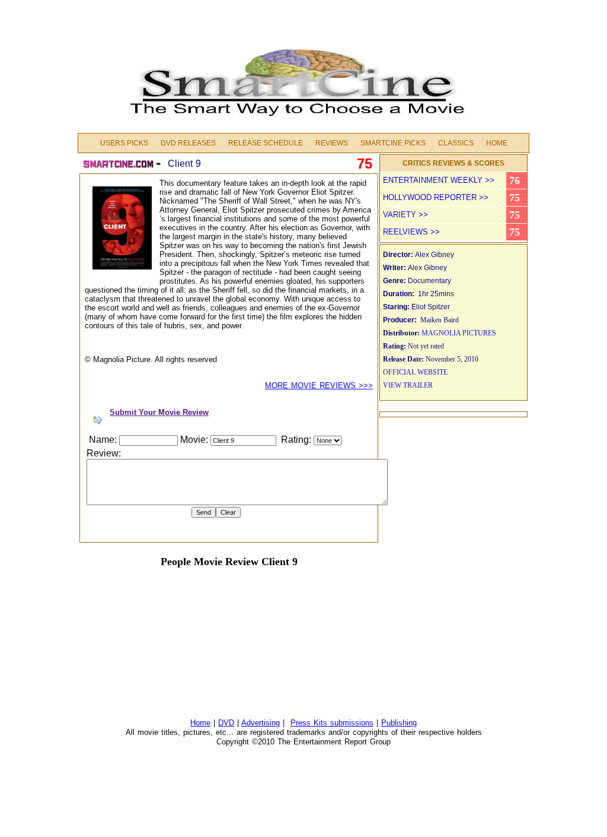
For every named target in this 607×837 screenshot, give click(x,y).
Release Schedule (265, 143)
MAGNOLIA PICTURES (458, 333)
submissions (351, 722)
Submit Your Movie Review (159, 412)
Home (496, 143)
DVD (226, 722)
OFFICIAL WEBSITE (415, 372)
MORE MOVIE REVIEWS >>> (319, 385)
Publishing (399, 722)
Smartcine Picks (393, 143)
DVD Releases (188, 143)
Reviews (331, 143)
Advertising (260, 722)
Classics (456, 143)
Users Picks (124, 143)
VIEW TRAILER (408, 385)
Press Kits (310, 722)
